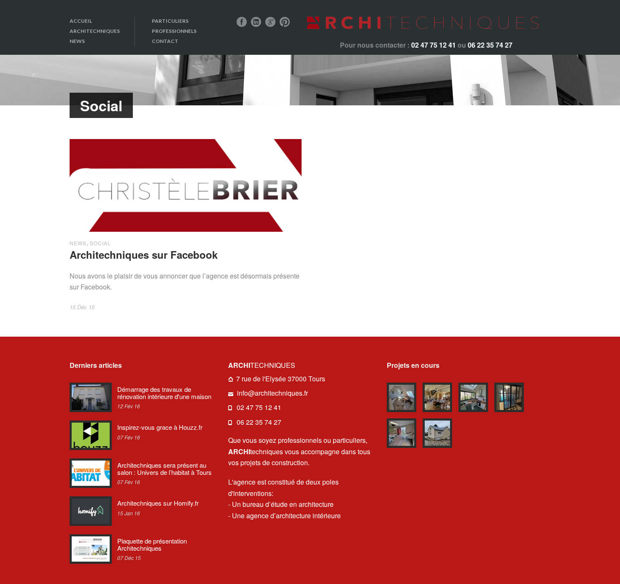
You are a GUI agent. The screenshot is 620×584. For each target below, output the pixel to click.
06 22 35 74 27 (259, 422)
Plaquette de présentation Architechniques (152, 544)
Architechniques (95, 31)
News (77, 41)
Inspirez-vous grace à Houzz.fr (159, 427)
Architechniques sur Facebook (144, 254)
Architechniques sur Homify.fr (158, 502)
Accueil (81, 21)
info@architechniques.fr (272, 393)
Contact (165, 41)
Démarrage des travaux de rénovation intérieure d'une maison (164, 393)
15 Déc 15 (82, 307)
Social (100, 242)
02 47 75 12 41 (259, 407)
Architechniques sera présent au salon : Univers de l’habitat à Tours (164, 469)
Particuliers (170, 21)
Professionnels (174, 31)
